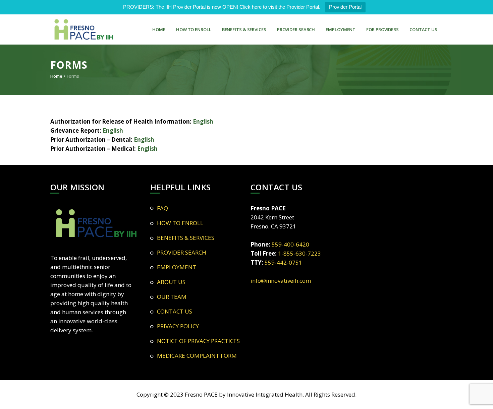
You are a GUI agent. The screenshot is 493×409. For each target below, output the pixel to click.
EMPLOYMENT (340, 29)
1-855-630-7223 (299, 253)
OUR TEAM (171, 296)
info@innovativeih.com (281, 280)
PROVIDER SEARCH (296, 29)
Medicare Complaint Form (197, 355)
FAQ (162, 208)
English (203, 121)
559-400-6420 (290, 244)
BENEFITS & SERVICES (244, 29)
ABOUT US (171, 282)
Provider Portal (345, 7)
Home (56, 76)
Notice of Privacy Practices (198, 341)
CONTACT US (423, 29)
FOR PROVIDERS (382, 29)
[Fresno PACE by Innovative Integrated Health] (83, 29)
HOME (158, 29)
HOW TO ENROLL (193, 29)
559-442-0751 (283, 262)
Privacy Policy (178, 326)
